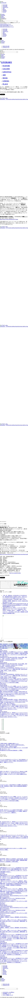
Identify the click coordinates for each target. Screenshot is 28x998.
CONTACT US (6, 47)
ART (4, 8)
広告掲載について (7, 993)
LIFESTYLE (5, 7)
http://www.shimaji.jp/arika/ (15, 573)
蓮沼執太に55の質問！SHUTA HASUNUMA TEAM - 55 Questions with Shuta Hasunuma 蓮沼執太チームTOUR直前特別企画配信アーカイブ (15, 605)
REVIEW (5, 974)
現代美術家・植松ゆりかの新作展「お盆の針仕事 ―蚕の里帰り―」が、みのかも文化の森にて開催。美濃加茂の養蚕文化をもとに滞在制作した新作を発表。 (13, 860)
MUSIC (4, 9)
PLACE (4, 12)
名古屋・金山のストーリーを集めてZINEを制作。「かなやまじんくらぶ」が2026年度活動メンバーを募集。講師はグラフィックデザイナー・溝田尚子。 (13, 811)
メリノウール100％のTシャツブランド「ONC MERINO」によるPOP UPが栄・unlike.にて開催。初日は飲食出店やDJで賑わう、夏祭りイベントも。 (14, 761)
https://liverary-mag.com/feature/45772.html (9, 219)
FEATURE (5, 5)
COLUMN (5, 6)
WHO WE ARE (6, 46)
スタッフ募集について (8, 995)
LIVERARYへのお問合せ (8, 992)
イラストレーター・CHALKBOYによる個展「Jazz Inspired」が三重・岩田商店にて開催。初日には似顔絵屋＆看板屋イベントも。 (14, 786)
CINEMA (5, 10)
